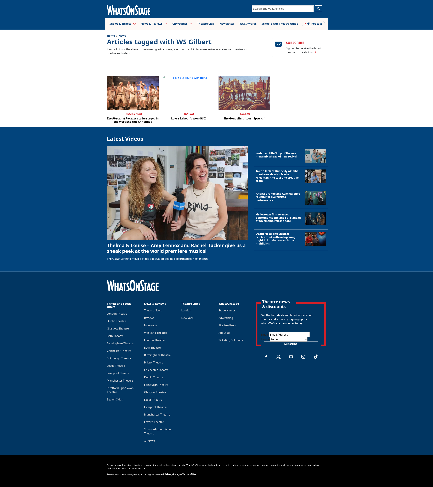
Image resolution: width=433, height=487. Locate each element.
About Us (224, 333)
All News (149, 441)
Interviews (150, 325)
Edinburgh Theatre (119, 358)
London (186, 310)
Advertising (226, 318)
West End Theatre (155, 333)
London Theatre (117, 313)
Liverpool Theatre (118, 373)
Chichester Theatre (119, 351)
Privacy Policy (172, 474)
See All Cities (115, 399)
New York (187, 318)
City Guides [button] (180, 24)
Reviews (189, 113)
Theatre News (133, 113)
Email (265, 334)
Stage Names (227, 310)
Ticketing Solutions (231, 340)
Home (111, 36)
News (122, 36)
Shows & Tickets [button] (120, 24)
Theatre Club (205, 24)
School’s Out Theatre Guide (279, 24)
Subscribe (290, 344)
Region (265, 339)
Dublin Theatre (116, 321)
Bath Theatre (115, 336)
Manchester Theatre (120, 380)
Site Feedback (227, 325)
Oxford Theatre (154, 422)
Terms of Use (189, 474)
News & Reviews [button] (152, 24)
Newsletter (227, 24)
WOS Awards (248, 24)
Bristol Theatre (153, 362)
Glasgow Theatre (118, 328)
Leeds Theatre (116, 366)
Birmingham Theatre (120, 343)
